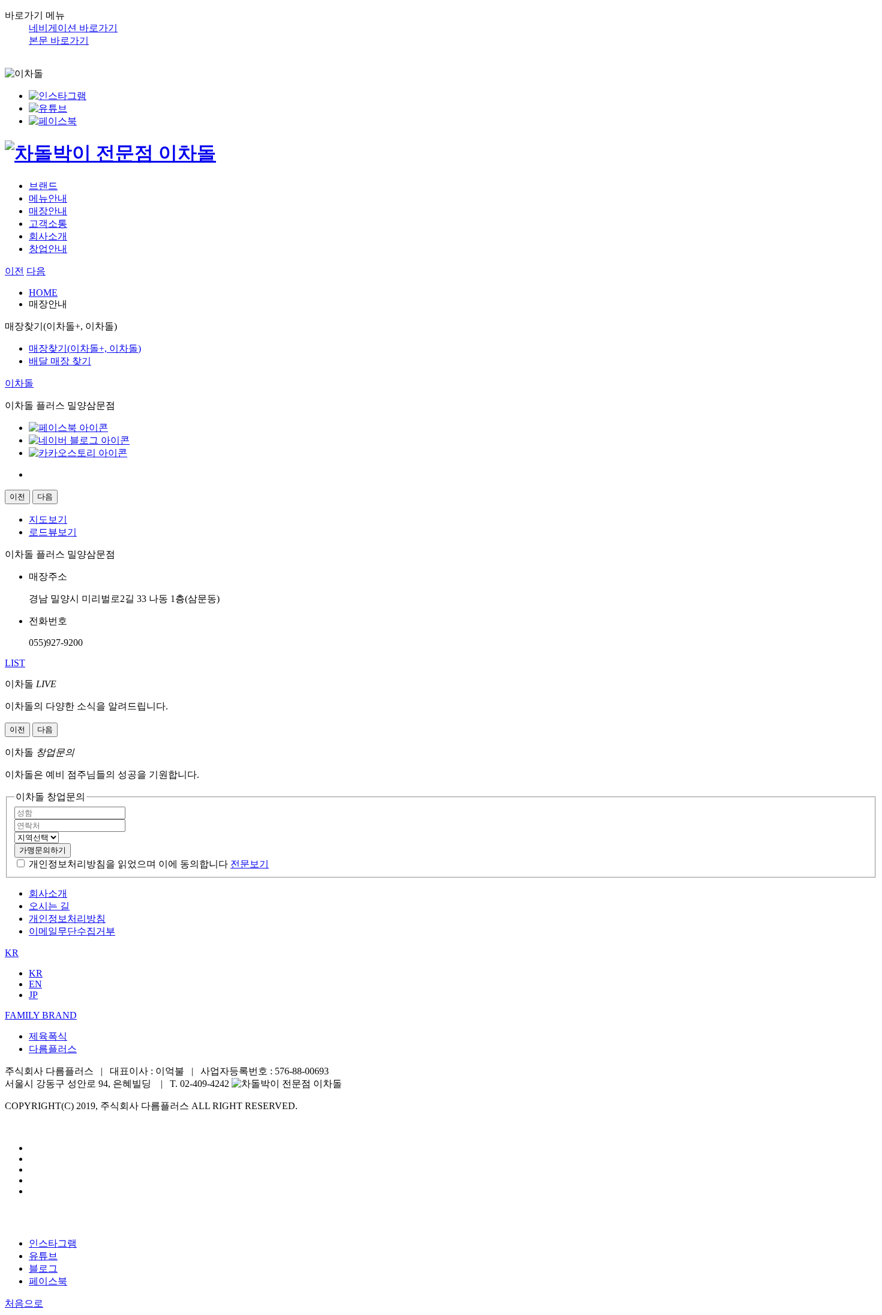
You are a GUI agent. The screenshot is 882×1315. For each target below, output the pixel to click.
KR (12, 953)
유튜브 (43, 1256)
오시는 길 (49, 906)
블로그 (43, 1268)
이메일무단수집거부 (72, 931)
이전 (14, 271)
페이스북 (48, 1281)
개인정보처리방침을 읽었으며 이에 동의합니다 (128, 864)
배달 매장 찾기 (60, 361)
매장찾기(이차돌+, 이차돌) (85, 348)
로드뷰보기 (53, 532)
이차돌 (19, 383)
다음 (36, 271)
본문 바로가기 (59, 40)
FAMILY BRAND (41, 1015)
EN (35, 984)
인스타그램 (53, 1243)
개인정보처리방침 (67, 918)
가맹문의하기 (42, 850)
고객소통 (48, 223)
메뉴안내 (48, 198)
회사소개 (48, 236)
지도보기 (48, 519)
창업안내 (48, 249)
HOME (43, 292)
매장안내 (48, 211)
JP (33, 995)
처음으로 (24, 1303)
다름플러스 (53, 1049)
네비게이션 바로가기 (73, 28)
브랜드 (43, 186)
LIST (15, 663)
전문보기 (249, 864)
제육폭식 (48, 1036)
